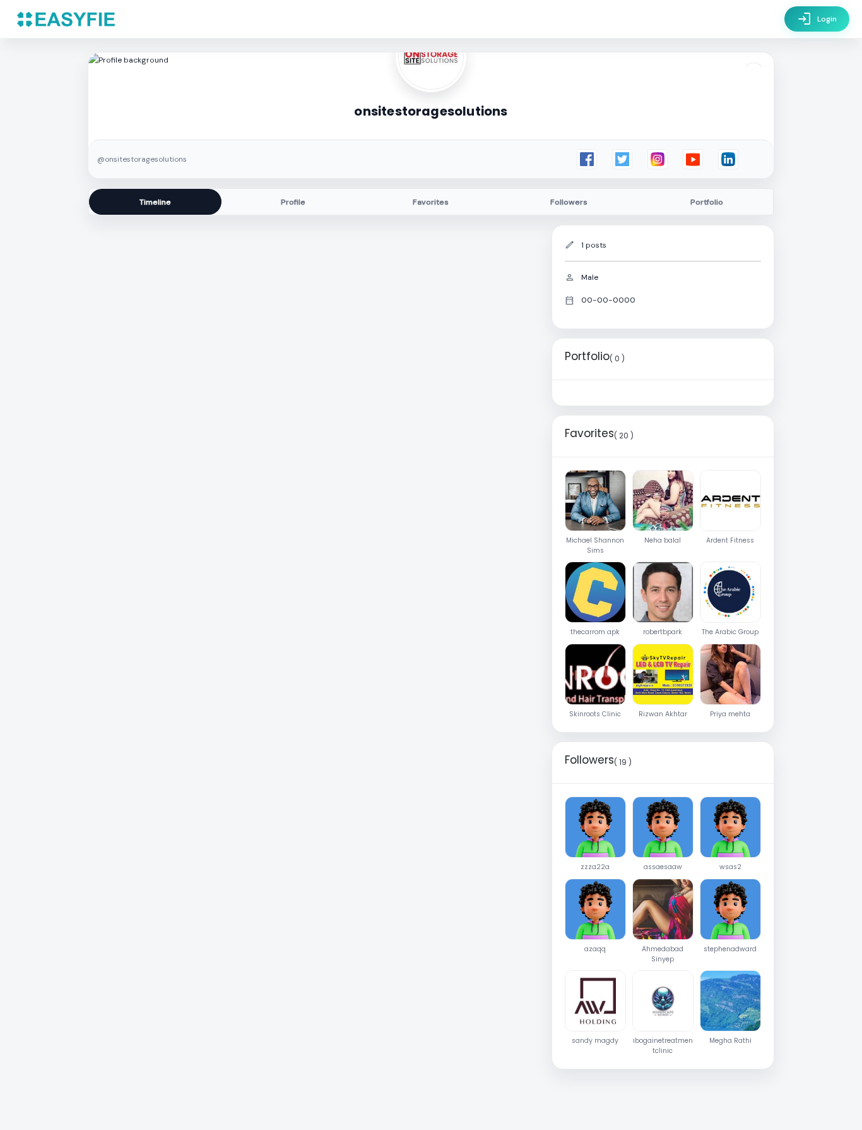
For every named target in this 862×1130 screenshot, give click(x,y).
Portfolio (706, 202)
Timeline (155, 202)
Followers (568, 202)
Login (817, 19)
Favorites (431, 202)
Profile (293, 202)
